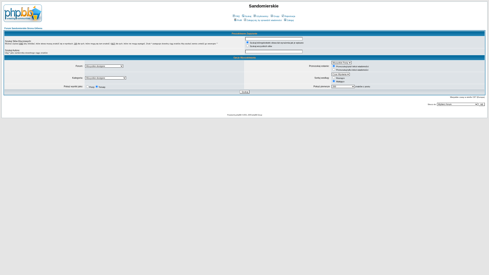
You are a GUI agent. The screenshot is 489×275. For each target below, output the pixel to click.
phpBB (238, 115)
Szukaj (248, 16)
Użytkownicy (262, 16)
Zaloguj (290, 20)
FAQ (238, 16)
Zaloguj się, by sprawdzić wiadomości (264, 20)
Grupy (276, 16)
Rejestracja (290, 16)
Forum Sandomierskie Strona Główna (23, 28)
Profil (239, 20)
